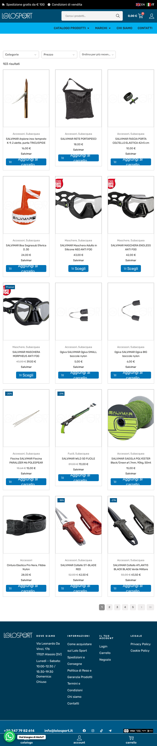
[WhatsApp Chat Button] (9, 736)
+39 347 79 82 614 (19, 731)
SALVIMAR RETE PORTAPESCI (78, 138)
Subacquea (33, 133)
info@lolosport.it (58, 731)
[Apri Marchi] (109, 28)
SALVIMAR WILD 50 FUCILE (78, 458)
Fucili (71, 453)
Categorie (12, 54)
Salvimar (26, 153)
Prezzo (48, 54)
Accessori (19, 133)
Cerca (118, 15)
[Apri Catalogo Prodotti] (88, 28)
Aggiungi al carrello (28, 161)
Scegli (80, 268)
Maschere (71, 240)
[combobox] (98, 54)
